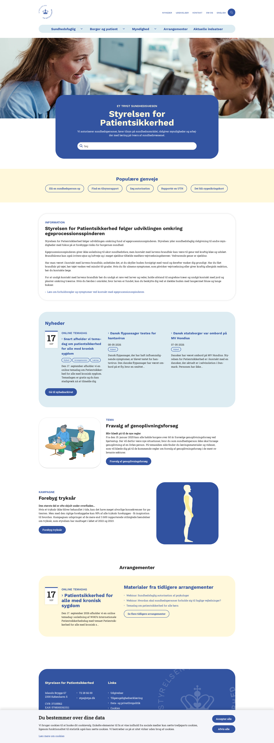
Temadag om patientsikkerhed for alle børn (152, 605)
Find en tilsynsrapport (105, 188)
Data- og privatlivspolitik (125, 703)
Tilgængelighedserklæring (127, 698)
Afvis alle (223, 729)
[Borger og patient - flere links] (123, 29)
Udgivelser (117, 692)
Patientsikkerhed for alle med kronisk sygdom (87, 600)
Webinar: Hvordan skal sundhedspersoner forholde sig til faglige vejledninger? (173, 600)
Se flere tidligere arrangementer (147, 613)
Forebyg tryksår (52, 529)
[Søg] (81, 146)
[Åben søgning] (231, 12)
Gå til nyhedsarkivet (61, 392)
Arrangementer (176, 29)
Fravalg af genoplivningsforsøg (128, 461)
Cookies (115, 708)
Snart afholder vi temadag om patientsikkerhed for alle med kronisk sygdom (81, 346)
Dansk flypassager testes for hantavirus (132, 335)
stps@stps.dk (87, 698)
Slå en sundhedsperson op (64, 188)
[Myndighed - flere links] (155, 29)
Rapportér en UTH (172, 188)
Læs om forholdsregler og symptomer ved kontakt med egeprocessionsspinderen (95, 291)
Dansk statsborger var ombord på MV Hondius (199, 335)
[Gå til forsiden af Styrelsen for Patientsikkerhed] (99, 12)
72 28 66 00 (85, 692)
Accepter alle (224, 718)
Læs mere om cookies (51, 736)
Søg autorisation (140, 188)
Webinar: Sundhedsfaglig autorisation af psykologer (157, 595)
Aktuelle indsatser (208, 29)
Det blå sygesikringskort (209, 188)
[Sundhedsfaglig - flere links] (81, 29)
